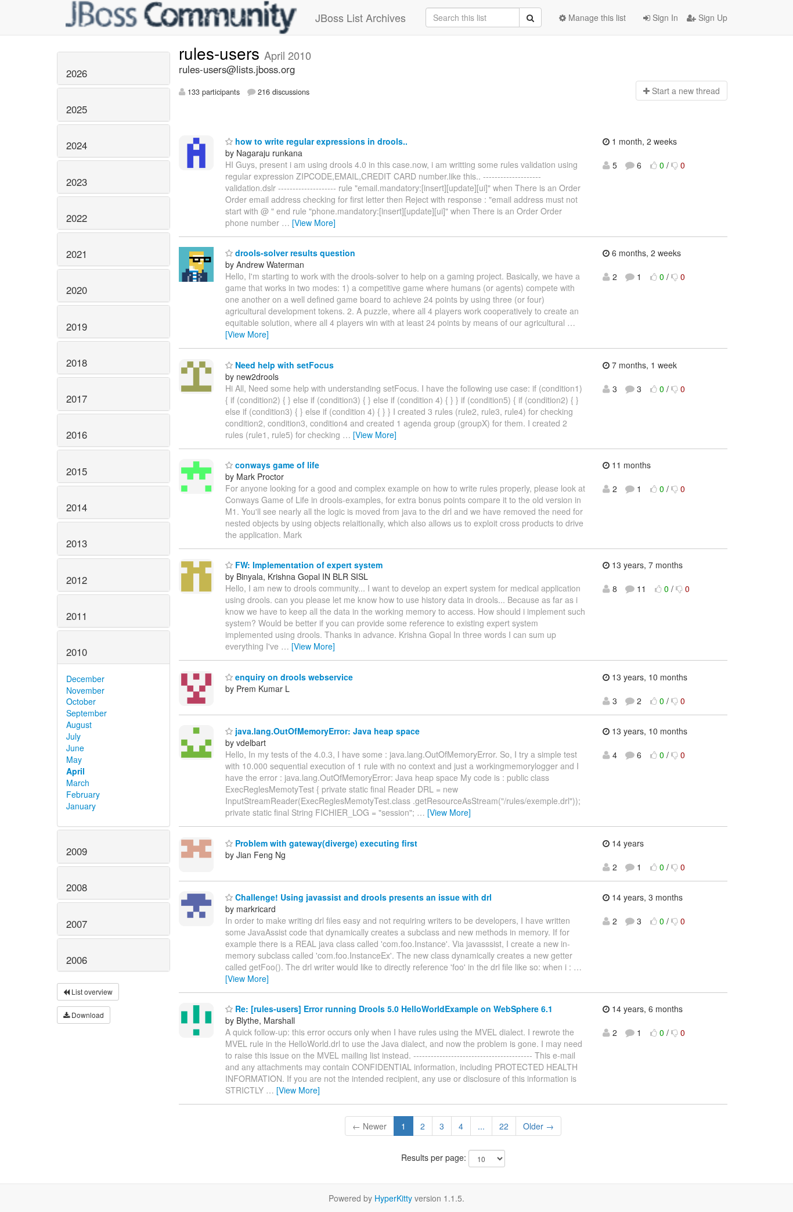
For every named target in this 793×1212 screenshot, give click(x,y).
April (75, 771)
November (85, 690)
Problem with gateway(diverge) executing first (325, 843)
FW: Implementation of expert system (308, 565)
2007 (76, 924)
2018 (76, 363)
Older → (538, 1126)
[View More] (314, 222)
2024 (76, 145)
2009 (76, 851)
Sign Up (711, 17)
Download (87, 1015)
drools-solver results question (294, 253)
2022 (76, 218)
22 (504, 1126)
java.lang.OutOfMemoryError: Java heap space (326, 731)
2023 (76, 182)
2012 (76, 580)
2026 (76, 73)
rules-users (221, 52)
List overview (91, 991)
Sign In (664, 17)
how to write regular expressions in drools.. (320, 141)
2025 (76, 109)
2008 (76, 887)
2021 (76, 254)
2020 (76, 290)
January (81, 806)
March (77, 782)
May (74, 759)
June (75, 748)
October (81, 701)
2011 (76, 616)
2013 (76, 543)
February (83, 794)
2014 (76, 507)
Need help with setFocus (283, 365)
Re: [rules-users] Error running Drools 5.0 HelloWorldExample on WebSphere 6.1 (393, 1008)
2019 (76, 327)
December (85, 678)
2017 (76, 399)
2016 (76, 435)
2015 (76, 471)
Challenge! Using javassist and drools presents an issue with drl (362, 897)
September (86, 713)
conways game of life (276, 465)
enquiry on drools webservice (293, 677)
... (481, 1126)
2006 (76, 960)
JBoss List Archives (360, 17)
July (73, 736)
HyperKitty (393, 1198)
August (79, 724)
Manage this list (596, 17)
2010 (76, 652)
